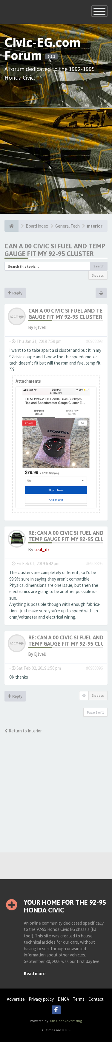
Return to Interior (25, 731)
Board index (37, 226)
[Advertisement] (56, 143)
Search (99, 266)
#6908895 (94, 563)
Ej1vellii (40, 327)
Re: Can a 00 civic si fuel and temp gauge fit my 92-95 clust (69, 536)
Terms (79, 999)
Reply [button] (16, 293)
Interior (94, 226)
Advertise (16, 999)
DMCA (63, 999)
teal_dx (42, 549)
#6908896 (94, 668)
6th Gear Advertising (65, 1020)
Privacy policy (41, 999)
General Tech (67, 226)
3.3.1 (51, 56)
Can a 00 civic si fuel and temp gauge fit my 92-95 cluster (54, 250)
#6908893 (94, 341)
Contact (96, 999)
